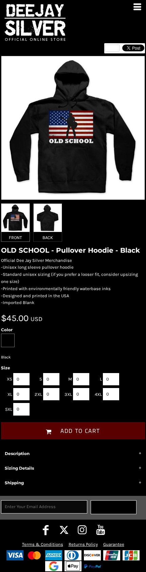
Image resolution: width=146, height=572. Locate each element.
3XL (68, 394)
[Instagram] (82, 529)
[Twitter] (63, 529)
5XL (8, 409)
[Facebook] (45, 529)
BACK (47, 237)
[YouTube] (100, 529)
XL (9, 394)
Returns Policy (83, 544)
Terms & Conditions (42, 544)
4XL (98, 394)
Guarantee (113, 544)
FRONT (15, 237)
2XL (38, 394)
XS (9, 379)
